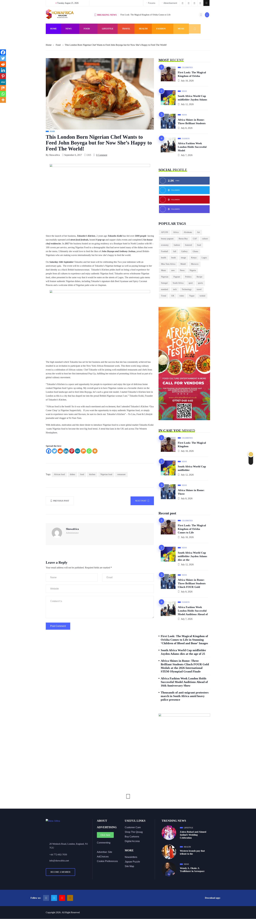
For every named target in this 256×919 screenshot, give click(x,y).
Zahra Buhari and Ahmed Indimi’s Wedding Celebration (193, 835)
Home (53, 29)
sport (191, 283)
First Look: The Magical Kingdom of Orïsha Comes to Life (145, 15)
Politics (188, 277)
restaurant (121, 474)
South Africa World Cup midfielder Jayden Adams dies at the (192, 556)
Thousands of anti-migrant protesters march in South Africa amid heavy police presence (185, 696)
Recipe (199, 277)
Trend (163, 296)
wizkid (202, 296)
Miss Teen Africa (168, 264)
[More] (94, 451)
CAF (195, 239)
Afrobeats (188, 232)
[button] (206, 3)
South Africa (178, 283)
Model (183, 264)
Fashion (161, 29)
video (181, 296)
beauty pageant (167, 239)
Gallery (184, 251)
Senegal (164, 283)
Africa (176, 232)
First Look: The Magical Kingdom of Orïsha (192, 74)
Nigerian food (106, 474)
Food (87, 29)
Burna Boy (183, 239)
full (174, 251)
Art (198, 232)
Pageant (176, 277)
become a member (60, 872)
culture (205, 239)
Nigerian (164, 277)
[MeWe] (77, 451)
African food (59, 474)
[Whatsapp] (89, 451)
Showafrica (54, 155)
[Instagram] (70, 898)
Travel (126, 29)
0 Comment (101, 155)
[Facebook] (48, 451)
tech (175, 289)
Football (164, 251)
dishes (72, 474)
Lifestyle (107, 29)
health (163, 258)
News (68, 29)
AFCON (164, 232)
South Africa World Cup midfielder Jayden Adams (192, 98)
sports (200, 283)
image (183, 258)
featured (188, 245)
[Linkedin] (66, 451)
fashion (177, 245)
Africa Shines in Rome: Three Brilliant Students (192, 121)
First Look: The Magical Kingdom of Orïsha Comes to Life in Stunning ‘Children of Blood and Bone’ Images (184, 639)
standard (164, 289)
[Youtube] (62, 898)
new (173, 270)
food (82, 474)
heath (173, 258)
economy (165, 245)
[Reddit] (60, 451)
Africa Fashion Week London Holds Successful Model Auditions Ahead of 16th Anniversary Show (184, 682)
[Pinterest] (71, 451)
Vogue (191, 296)
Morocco (194, 264)
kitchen (92, 474)
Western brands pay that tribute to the (192, 852)
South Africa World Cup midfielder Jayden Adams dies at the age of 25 (183, 652)
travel (199, 289)
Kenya (193, 258)
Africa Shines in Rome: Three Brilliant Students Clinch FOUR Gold (192, 583)
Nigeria (193, 270)
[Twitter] (54, 451)
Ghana (195, 251)
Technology (187, 289)
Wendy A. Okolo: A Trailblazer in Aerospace (192, 869)
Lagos (204, 258)
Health (143, 29)
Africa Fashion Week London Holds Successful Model (192, 147)
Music (181, 29)
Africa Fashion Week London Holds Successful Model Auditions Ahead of (193, 611)
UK (172, 296)
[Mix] (83, 451)
